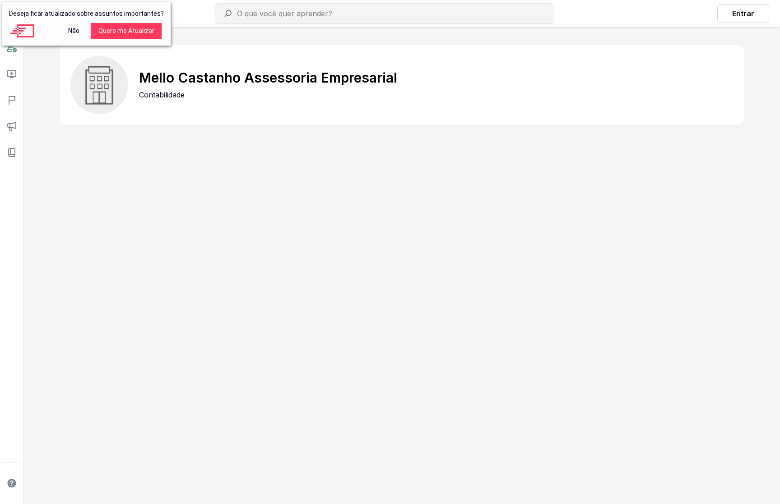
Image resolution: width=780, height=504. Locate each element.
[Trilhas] (11, 100)
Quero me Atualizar (126, 30)
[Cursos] (11, 74)
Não (73, 30)
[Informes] (11, 126)
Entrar (743, 13)
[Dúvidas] (11, 483)
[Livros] (11, 152)
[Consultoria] (11, 48)
